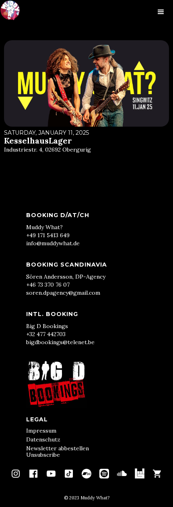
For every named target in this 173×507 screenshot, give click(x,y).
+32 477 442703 (46, 334)
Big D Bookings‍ (47, 326)
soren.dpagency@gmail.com (63, 292)
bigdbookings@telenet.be (60, 342)
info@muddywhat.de (53, 243)
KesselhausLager (38, 140)
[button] (161, 12)
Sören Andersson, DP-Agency (65, 276)
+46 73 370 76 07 (48, 284)
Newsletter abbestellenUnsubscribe (57, 451)
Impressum (41, 430)
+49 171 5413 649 (48, 235)
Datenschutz (43, 439)
